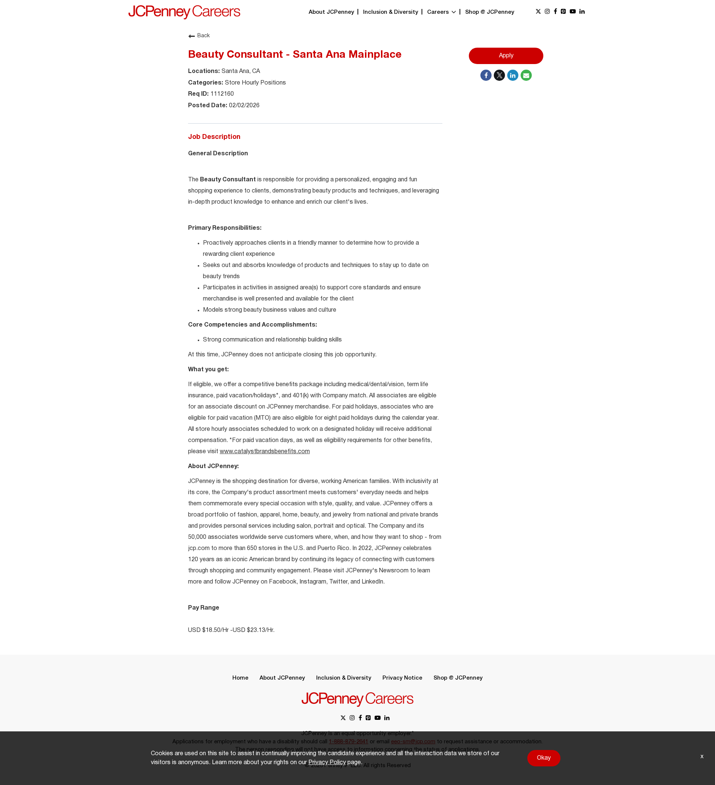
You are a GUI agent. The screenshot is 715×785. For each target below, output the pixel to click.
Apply (506, 55)
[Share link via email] (526, 75)
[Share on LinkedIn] (512, 75)
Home (240, 678)
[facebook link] (555, 12)
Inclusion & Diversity (390, 12)
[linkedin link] (582, 12)
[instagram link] (547, 12)
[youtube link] (573, 12)
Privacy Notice (402, 678)
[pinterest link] (563, 12)
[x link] (538, 12)
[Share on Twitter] (499, 75)
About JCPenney (331, 12)
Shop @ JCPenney (489, 12)
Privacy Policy (327, 762)
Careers (438, 12)
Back (203, 36)
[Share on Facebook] (486, 75)
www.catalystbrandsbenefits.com (265, 451)
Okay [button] (544, 758)
